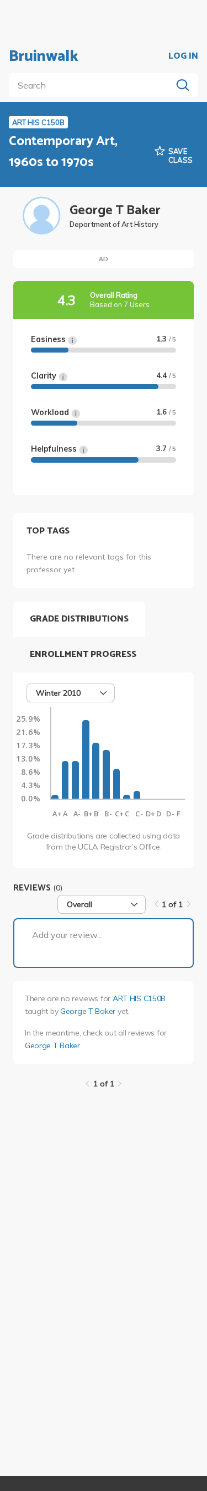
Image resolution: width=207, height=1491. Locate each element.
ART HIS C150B (139, 998)
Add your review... (67, 934)
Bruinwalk (43, 56)
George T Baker (87, 1011)
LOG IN (183, 56)
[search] (92, 85)
